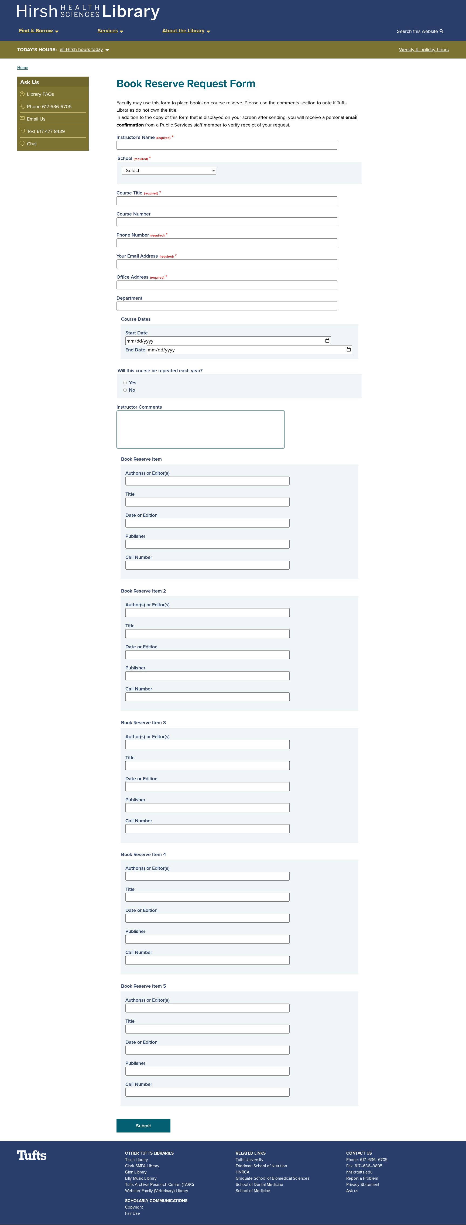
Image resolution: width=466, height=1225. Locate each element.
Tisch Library (136, 1159)
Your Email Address (145, 255)
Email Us (36, 118)
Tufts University (249, 1159)
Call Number (138, 557)
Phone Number (140, 234)
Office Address (140, 276)
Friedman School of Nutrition (261, 1166)
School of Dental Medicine (259, 1184)
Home (22, 67)
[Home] (88, 18)
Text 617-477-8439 (46, 131)
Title (130, 494)
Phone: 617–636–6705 (367, 1159)
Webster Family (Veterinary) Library (156, 1190)
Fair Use (132, 1213)
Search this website (417, 31)
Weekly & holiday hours (424, 49)
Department (129, 298)
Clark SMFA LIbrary (142, 1166)
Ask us (352, 1190)
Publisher (135, 536)
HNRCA (242, 1172)
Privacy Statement (362, 1184)
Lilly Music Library (141, 1178)
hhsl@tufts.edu (359, 1172)
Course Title (137, 192)
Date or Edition (141, 515)
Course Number (133, 213)
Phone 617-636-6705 (49, 106)
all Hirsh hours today (81, 49)
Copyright (134, 1207)
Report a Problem (362, 1178)
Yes (132, 382)
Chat (32, 143)
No (132, 389)
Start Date (136, 332)
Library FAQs (40, 94)
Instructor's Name (143, 137)
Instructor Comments (139, 406)
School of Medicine (253, 1190)
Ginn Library (136, 1172)
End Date (135, 349)
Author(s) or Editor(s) (147, 473)
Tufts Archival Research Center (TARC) (159, 1184)
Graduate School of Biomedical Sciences (272, 1178)
